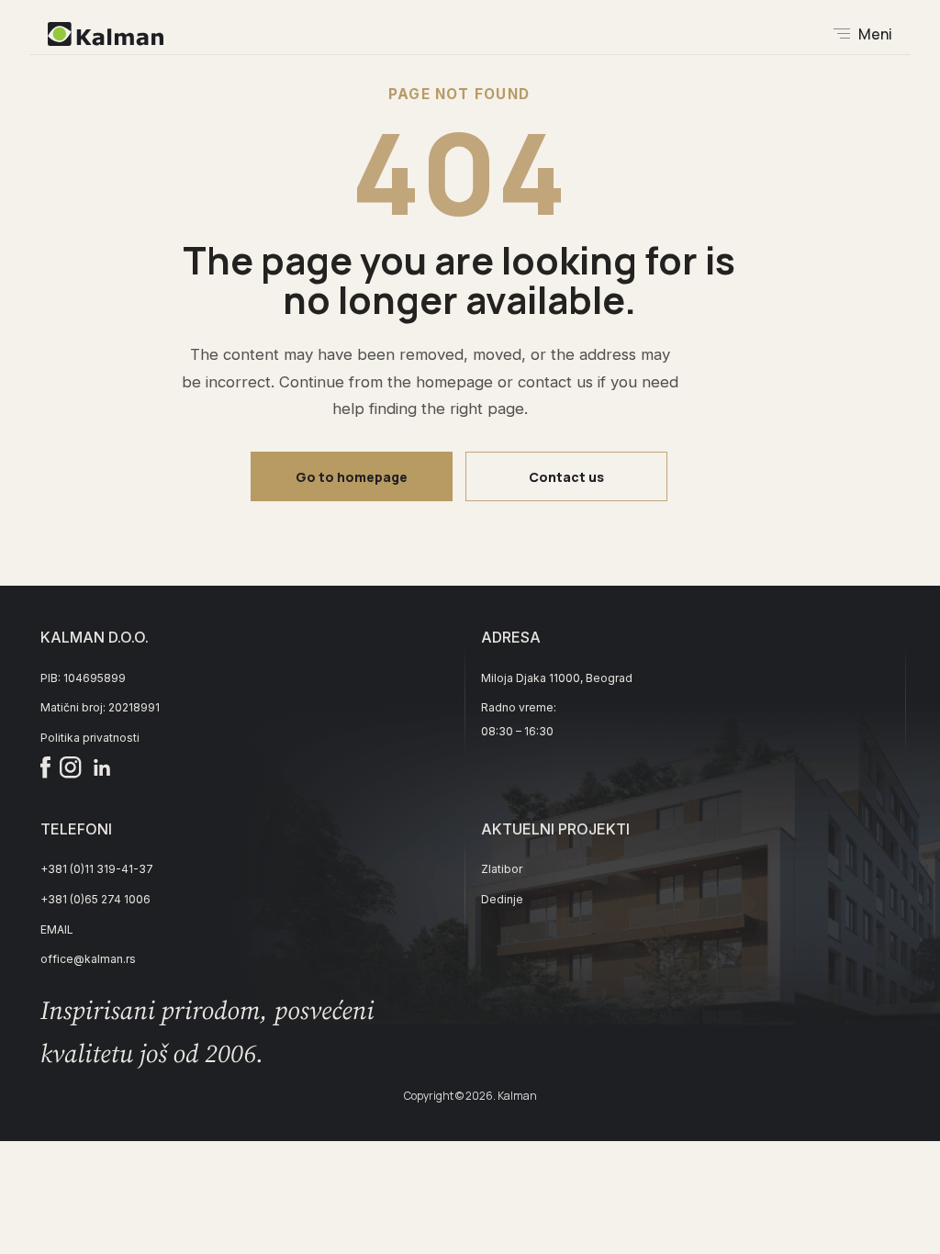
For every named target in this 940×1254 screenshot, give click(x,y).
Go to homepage (352, 477)
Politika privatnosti (90, 738)
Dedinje (502, 899)
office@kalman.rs (88, 959)
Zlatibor (501, 869)
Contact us (566, 477)
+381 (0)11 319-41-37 (96, 869)
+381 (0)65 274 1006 (95, 899)
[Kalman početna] (105, 33)
